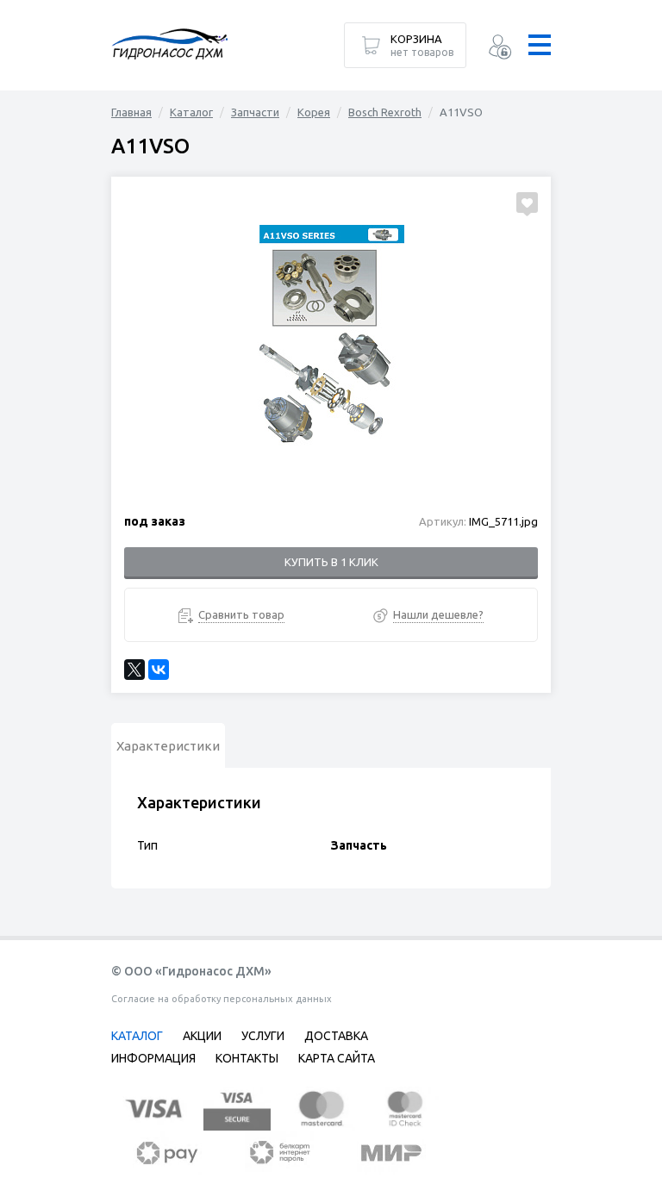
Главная (131, 112)
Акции (202, 1036)
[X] (134, 669)
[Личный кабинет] (500, 49)
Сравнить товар (241, 614)
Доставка (336, 1036)
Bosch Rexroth (385, 112)
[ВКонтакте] (158, 669)
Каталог (191, 112)
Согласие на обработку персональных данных (221, 999)
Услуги (262, 1036)
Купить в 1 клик (331, 562)
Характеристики (168, 745)
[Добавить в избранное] (527, 202)
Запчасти (255, 112)
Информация (153, 1058)
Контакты (246, 1058)
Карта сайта (336, 1058)
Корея (313, 112)
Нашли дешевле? (438, 614)
